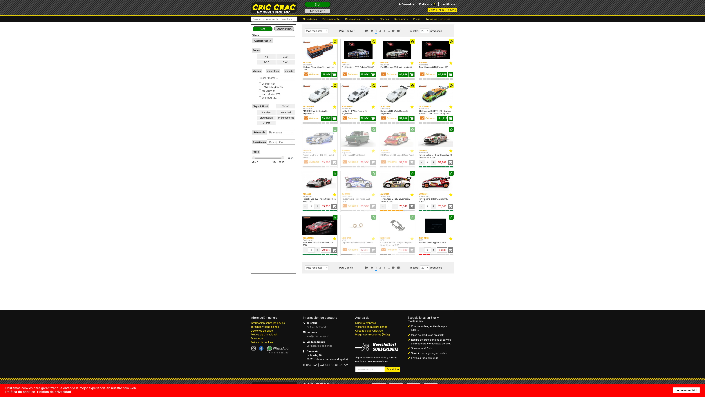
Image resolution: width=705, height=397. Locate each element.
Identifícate (448, 4)
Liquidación (266, 117)
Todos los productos (438, 19)
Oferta (266, 122)
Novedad (286, 112)
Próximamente (331, 19)
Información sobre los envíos (268, 322)
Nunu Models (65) (271, 94)
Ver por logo (273, 71)
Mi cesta (428, 4)
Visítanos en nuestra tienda (371, 326)
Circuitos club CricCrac (369, 330)
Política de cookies (262, 342)
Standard (266, 112)
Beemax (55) (268, 83)
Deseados (407, 4)
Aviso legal (257, 338)
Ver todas (289, 71)
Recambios (401, 19)
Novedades (310, 19)
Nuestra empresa (365, 322)
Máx (278, 162)
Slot (317, 4)
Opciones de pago (262, 330)
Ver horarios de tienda (319, 345)
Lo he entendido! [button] (686, 390)
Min (255, 162)
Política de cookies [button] (20, 392)
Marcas (257, 71)
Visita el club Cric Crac (442, 9)
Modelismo (317, 11)
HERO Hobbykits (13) (272, 87)
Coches (384, 19)
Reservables (352, 19)
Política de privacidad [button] (54, 392)
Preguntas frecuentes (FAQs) (372, 334)
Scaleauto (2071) (270, 97)
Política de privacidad (264, 334)
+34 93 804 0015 (316, 326)
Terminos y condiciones (265, 326)
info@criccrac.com (317, 336)
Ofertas (369, 19)
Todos (285, 106)
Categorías (261, 40)
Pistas (416, 19)
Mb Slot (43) (268, 90)
